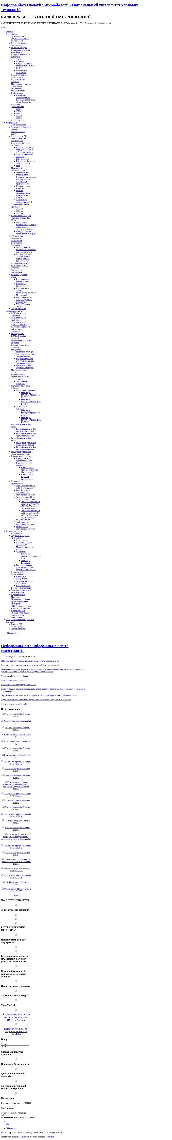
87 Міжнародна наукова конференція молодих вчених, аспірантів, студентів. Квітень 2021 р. (16, 837)
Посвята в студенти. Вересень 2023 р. (17, 769)
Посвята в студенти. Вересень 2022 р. (17, 801)
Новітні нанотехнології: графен (14, 704)
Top (7, 1124)
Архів (16, 895)
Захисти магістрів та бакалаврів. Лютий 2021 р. (17, 847)
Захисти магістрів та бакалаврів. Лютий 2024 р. (17, 763)
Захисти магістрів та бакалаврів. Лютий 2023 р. (17, 794)
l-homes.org (49, 1137)
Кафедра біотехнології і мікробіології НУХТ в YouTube (16, 1031)
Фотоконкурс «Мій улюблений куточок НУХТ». (17, 890)
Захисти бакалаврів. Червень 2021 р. (17, 828)
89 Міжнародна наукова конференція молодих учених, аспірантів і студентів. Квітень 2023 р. (16, 785)
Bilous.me (25, 1137)
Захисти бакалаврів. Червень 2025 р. (17, 729)
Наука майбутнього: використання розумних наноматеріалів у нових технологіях (36, 700)
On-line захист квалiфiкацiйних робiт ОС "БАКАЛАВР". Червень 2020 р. (16, 861)
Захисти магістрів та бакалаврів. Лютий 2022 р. (17, 815)
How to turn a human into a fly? (13, 680)
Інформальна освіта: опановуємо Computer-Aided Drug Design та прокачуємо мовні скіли (39, 695)
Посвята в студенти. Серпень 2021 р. (17, 822)
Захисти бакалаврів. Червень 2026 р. (17, 715)
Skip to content (12, 633)
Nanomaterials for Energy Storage (14, 676)
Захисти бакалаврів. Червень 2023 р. (17, 776)
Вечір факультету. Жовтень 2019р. (17, 883)
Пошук (4, 1044)
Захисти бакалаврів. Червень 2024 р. (17, 749)
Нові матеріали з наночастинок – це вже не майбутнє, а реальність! (30, 665)
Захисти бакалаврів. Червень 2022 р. (17, 808)
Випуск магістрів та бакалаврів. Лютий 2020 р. (17, 869)
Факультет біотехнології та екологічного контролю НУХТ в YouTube (16, 1017)
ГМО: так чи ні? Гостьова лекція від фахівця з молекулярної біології (30, 661)
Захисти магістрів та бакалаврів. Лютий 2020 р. (17, 876)
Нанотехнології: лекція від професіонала (18, 684)
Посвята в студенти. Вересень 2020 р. (17, 853)
